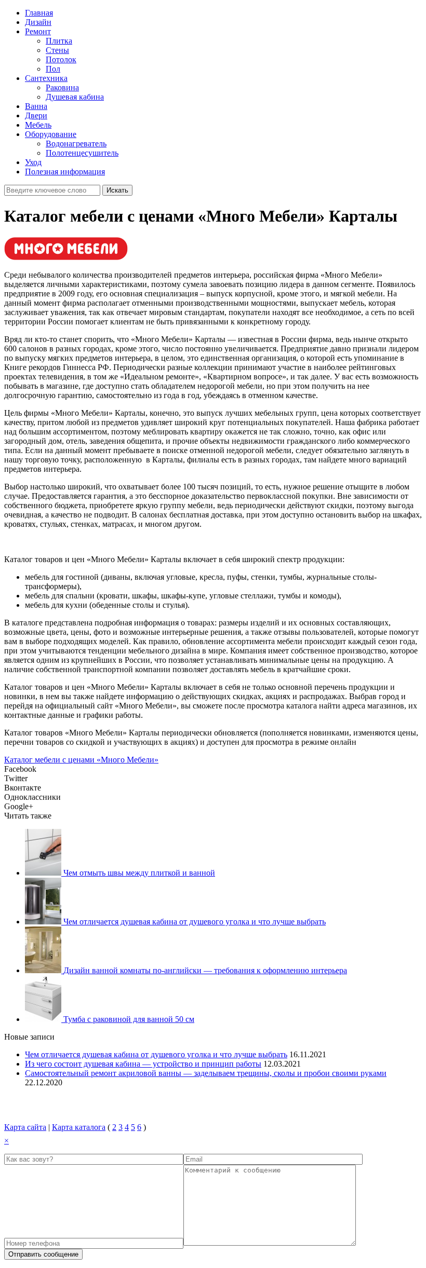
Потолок (61, 59)
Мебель (38, 124)
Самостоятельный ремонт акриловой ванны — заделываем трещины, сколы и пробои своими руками (206, 1073)
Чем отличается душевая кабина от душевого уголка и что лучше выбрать (156, 1054)
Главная (39, 12)
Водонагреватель (76, 143)
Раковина (62, 87)
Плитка (59, 40)
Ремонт (38, 31)
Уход (33, 162)
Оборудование (50, 134)
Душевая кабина (75, 96)
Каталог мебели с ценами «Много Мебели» (81, 759)
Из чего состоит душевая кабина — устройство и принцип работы (143, 1063)
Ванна (36, 106)
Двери (36, 115)
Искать (117, 190)
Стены (57, 50)
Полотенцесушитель (82, 152)
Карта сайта (25, 1127)
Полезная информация (65, 171)
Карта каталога (78, 1127)
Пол (53, 68)
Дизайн (38, 22)
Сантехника (46, 78)
